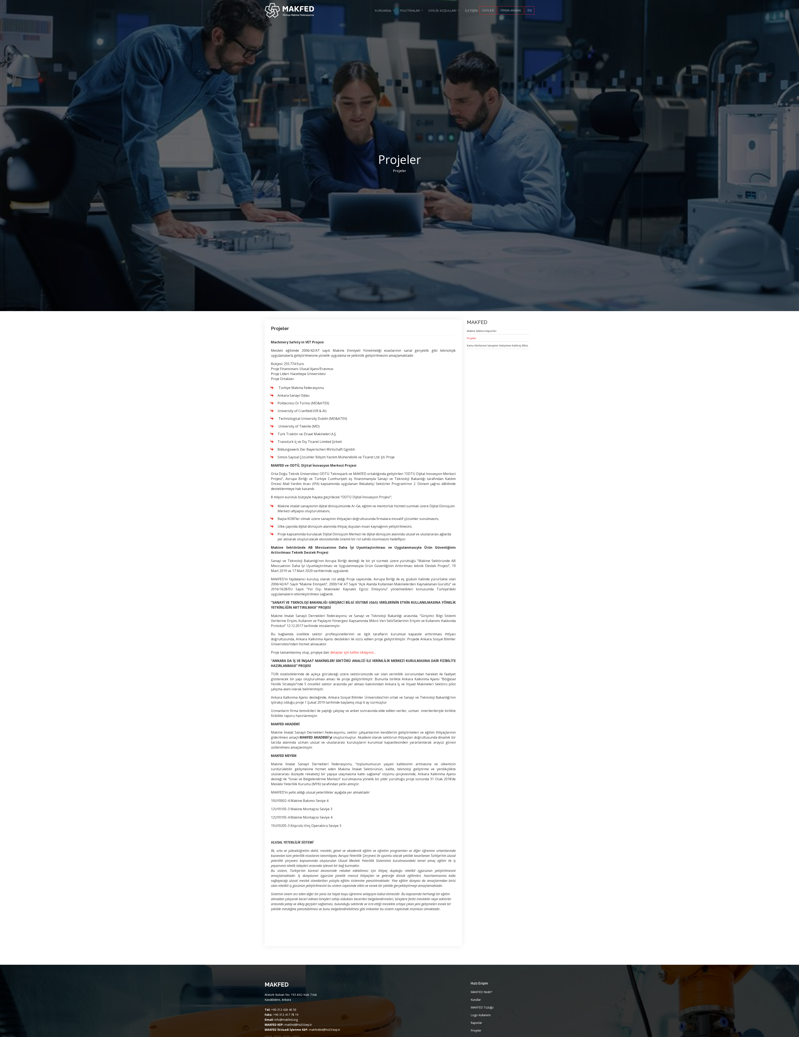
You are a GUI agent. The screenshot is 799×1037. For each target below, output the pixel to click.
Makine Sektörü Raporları (481, 331)
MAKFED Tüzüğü (482, 1007)
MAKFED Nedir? (481, 992)
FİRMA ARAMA (510, 10)
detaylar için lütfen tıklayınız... (353, 652)
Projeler (399, 170)
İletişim (471, 10)
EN (529, 10)
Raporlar (476, 1022)
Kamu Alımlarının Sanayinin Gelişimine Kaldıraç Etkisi (497, 345)
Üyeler (488, 10)
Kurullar (476, 999)
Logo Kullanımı (481, 1015)
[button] (385, 10)
